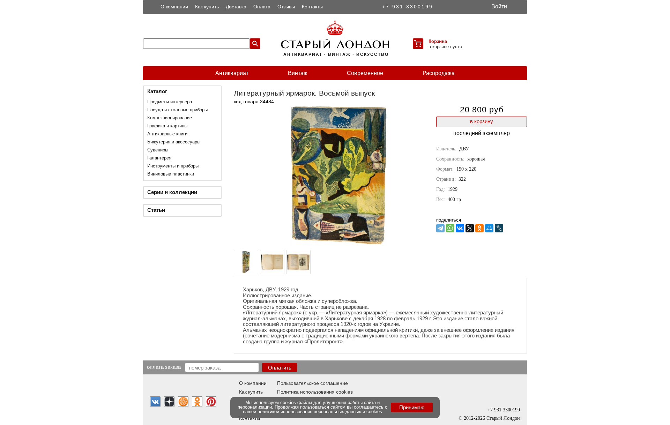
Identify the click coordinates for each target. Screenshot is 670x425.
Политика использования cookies (315, 392)
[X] (470, 228)
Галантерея (159, 158)
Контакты (312, 6)
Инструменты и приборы (173, 166)
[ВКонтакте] (460, 228)
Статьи (156, 210)
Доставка (236, 6)
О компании (174, 6)
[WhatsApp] (450, 228)
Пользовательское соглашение (312, 383)
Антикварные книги (167, 133)
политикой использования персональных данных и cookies (320, 411)
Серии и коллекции (172, 192)
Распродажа (439, 73)
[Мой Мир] (489, 228)
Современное (365, 73)
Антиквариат (231, 73)
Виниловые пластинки (170, 174)
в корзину (481, 121)
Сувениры (157, 149)
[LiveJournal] (499, 228)
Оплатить (279, 368)
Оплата (261, 6)
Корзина (438, 41)
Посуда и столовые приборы (177, 109)
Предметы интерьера (169, 101)
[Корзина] (418, 43)
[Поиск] (255, 43)
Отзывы (286, 6)
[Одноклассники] (479, 228)
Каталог (157, 91)
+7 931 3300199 (407, 6)
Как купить (207, 6)
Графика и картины (167, 125)
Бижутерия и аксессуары (173, 141)
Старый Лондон (503, 418)
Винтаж (297, 73)
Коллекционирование (169, 117)
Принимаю (411, 407)
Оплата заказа (164, 367)
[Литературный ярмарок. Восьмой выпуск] (338, 243)
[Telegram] (440, 228)
